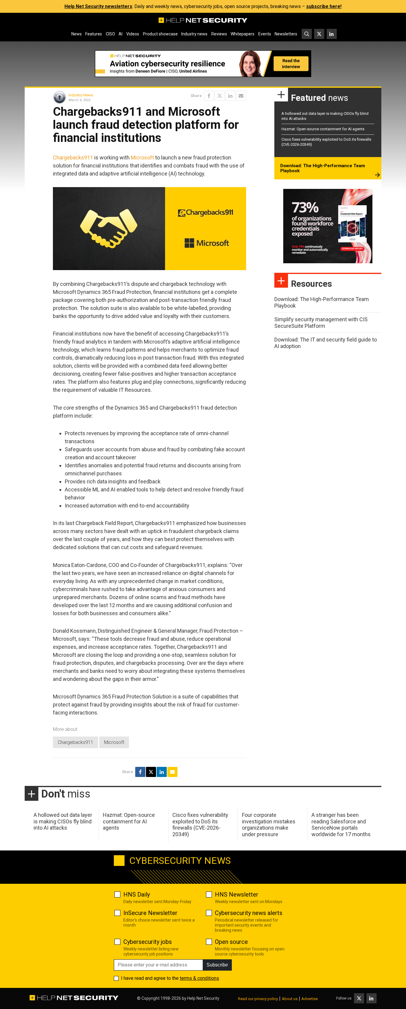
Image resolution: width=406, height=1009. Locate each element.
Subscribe (217, 964)
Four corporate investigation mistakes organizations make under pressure (268, 824)
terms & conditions (199, 978)
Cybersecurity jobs (147, 941)
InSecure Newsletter (150, 912)
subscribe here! (324, 6)
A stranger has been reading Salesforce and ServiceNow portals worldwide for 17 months (341, 824)
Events (264, 34)
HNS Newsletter (236, 894)
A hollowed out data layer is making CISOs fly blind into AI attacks (63, 821)
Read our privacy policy (258, 999)
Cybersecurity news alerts (248, 912)
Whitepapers (242, 34)
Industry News (81, 95)
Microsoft (142, 157)
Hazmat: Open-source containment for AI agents (322, 129)
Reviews (219, 34)
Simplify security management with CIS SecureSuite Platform (321, 322)
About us (290, 999)
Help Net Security (203, 998)
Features (93, 34)
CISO (110, 34)
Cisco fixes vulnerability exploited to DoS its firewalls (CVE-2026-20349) (200, 824)
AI (120, 34)
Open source (231, 941)
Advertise (309, 999)
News (76, 34)
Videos (132, 34)
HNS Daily (136, 894)
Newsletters (286, 34)
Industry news (194, 34)
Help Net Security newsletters (98, 6)
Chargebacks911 (73, 157)
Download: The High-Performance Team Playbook (322, 168)
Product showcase (160, 34)
